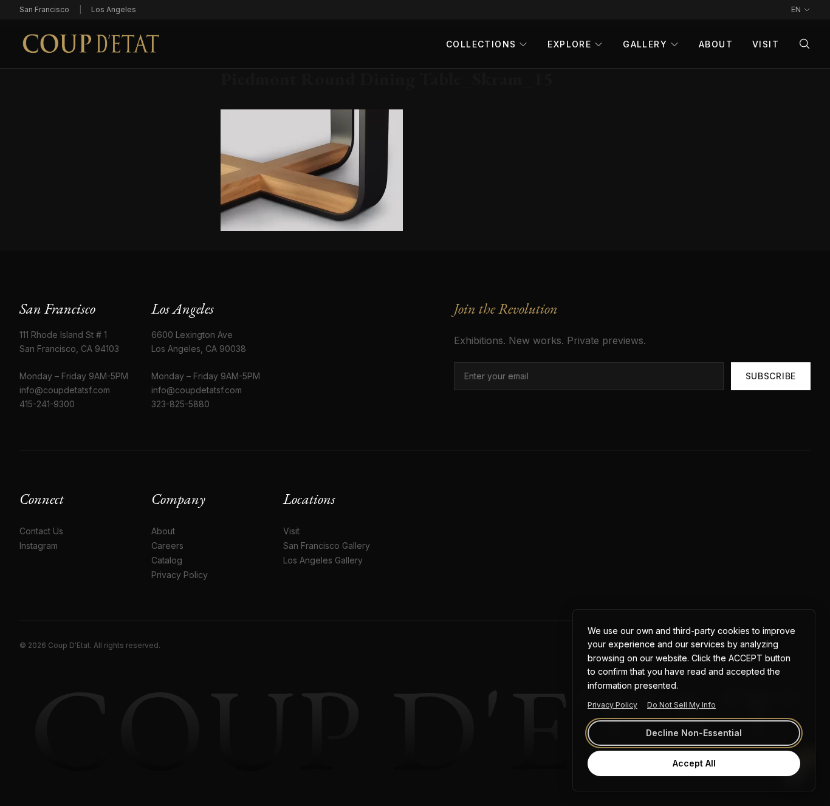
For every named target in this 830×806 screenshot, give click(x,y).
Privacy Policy (612, 704)
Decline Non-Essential (694, 733)
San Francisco (44, 9)
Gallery (645, 44)
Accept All (694, 763)
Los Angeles (113, 9)
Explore (569, 44)
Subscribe (771, 376)
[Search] (804, 44)
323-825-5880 (180, 404)
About (716, 44)
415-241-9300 (47, 404)
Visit (765, 44)
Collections (481, 44)
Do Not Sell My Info (681, 704)
